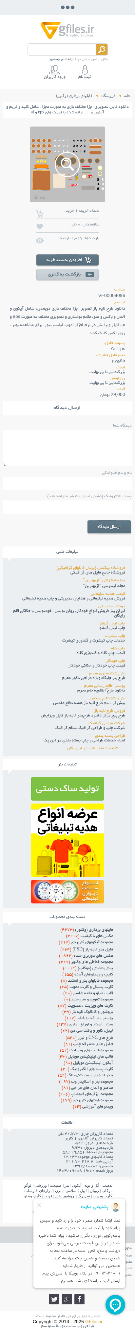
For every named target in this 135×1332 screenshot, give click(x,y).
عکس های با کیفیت (89, 936)
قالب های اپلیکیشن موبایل (85, 1057)
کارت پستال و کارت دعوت (86, 987)
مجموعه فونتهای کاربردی (87, 1100)
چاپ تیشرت (115, 636)
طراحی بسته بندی (110, 736)
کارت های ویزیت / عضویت (85, 1006)
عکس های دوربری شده (86, 956)
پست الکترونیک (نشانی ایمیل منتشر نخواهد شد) (89, 496)
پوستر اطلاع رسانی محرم (104, 686)
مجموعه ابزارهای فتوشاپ (86, 1094)
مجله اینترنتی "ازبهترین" (104, 580)
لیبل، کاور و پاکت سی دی (87, 1031)
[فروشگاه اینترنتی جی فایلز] (67, 38)
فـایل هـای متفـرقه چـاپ (88, 1044)
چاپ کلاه (118, 648)
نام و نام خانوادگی (116, 473)
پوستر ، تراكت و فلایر (89, 1018)
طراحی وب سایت (80, 1326)
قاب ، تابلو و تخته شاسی (88, 993)
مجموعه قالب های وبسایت (86, 1050)
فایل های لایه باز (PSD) (86, 949)
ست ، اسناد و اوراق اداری (85, 1024)
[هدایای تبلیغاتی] (67, 891)
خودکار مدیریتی (111, 606)
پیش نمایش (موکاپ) (88, 968)
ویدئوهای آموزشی (93, 1107)
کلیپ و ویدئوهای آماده (87, 974)
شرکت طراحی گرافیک (106, 723)
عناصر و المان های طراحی (87, 1088)
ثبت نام (84, 77)
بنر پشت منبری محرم (107, 673)
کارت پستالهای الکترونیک (87, 1069)
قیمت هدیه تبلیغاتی (108, 594)
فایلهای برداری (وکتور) (86, 930)
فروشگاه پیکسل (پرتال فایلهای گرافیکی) (90, 568)
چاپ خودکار (115, 661)
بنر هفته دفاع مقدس (107, 698)
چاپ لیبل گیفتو (112, 623)
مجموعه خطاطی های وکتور (86, 962)
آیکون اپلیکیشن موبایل (88, 1063)
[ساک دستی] (67, 799)
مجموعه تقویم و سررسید (88, 999)
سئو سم (48, 1326)
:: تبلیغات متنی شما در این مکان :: (94, 748)
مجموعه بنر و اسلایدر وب (86, 1082)
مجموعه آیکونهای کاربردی (86, 942)
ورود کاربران (55, 77)
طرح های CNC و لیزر (89, 1038)
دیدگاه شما (122, 426)
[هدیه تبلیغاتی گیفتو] (67, 875)
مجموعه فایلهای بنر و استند (87, 981)
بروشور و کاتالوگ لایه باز (87, 1012)
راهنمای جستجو (61, 59)
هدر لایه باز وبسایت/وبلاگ (85, 1075)
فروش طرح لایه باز (109, 711)
